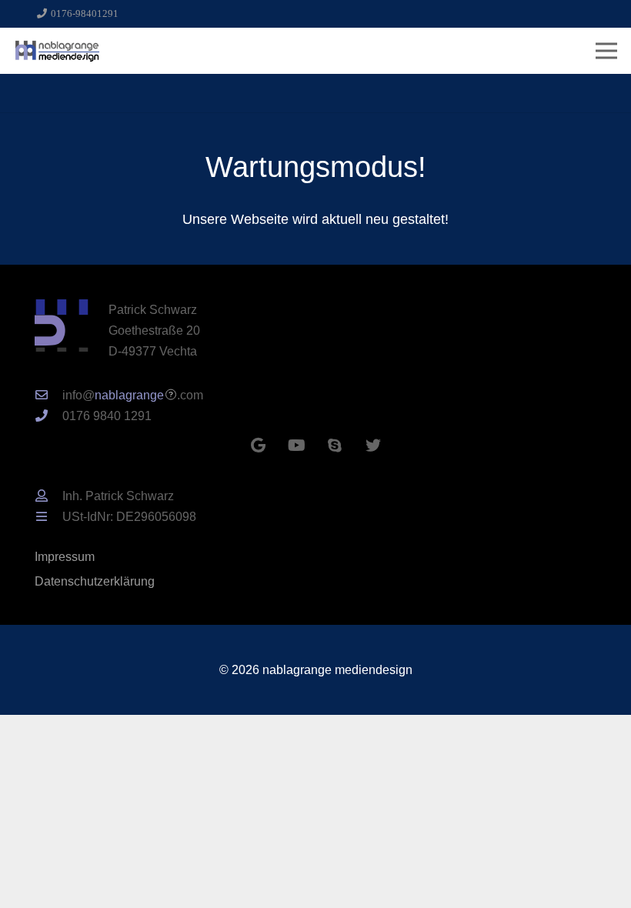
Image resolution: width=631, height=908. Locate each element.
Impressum (65, 556)
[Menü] (607, 51)
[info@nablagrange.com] (48, 395)
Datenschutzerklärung (95, 581)
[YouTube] (296, 445)
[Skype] (335, 445)
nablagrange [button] (129, 395)
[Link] (57, 50)
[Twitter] (373, 445)
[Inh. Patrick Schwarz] (48, 496)
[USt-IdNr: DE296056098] (48, 516)
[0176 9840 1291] (48, 416)
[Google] (258, 445)
